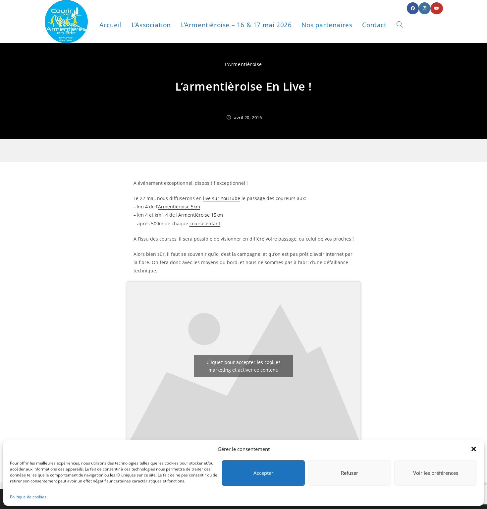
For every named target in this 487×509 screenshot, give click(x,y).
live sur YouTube (221, 198)
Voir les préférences (435, 473)
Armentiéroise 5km (179, 206)
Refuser (349, 473)
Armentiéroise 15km (200, 215)
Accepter (263, 473)
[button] (473, 449)
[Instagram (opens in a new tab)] (424, 8)
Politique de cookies (28, 497)
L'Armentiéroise (243, 64)
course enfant (204, 223)
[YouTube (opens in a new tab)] (436, 8)
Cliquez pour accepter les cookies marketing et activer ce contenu (243, 366)
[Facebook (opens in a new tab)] (413, 8)
